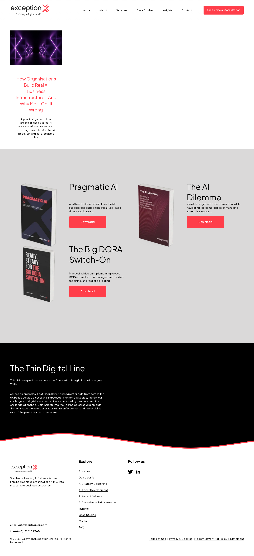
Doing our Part (87, 477)
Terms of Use (157, 538)
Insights (167, 10)
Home (86, 10)
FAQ (81, 527)
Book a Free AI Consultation (223, 10)
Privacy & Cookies (180, 538)
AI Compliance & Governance (97, 502)
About (103, 10)
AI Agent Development (93, 489)
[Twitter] (130, 471)
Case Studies (145, 10)
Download (88, 222)
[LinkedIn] (138, 471)
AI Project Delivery (90, 496)
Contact (187, 10)
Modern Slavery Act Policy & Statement (219, 538)
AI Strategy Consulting (93, 483)
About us (84, 471)
